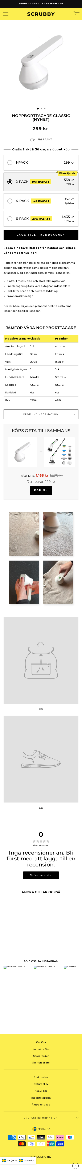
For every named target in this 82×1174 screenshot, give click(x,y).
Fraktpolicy (41, 1077)
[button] (41, 162)
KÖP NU (41, 490)
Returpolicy (41, 1083)
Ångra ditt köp (41, 1104)
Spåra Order (41, 1055)
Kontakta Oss (41, 1049)
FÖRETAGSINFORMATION (40, 1118)
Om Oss (41, 1042)
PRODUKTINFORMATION (41, 414)
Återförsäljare (41, 1062)
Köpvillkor (41, 1090)
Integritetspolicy (40, 1097)
